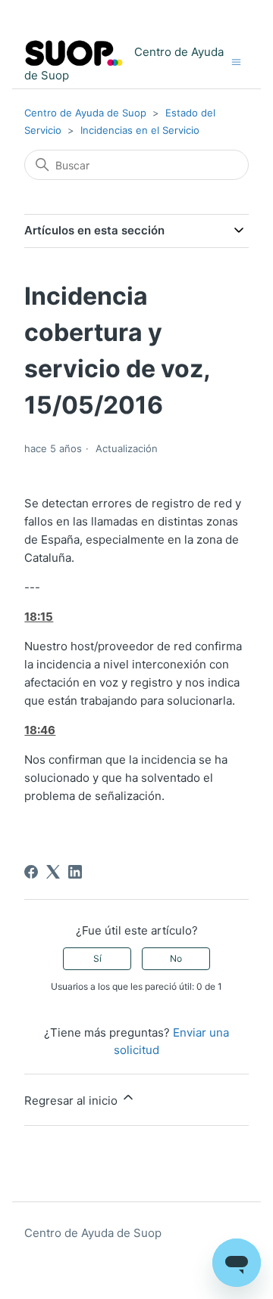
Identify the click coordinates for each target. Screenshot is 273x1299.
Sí (97, 958)
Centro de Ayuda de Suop (85, 113)
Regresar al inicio (72, 1100)
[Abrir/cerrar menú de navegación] (236, 60)
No (176, 958)
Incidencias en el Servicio (139, 130)
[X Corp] (53, 872)
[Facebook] (31, 872)
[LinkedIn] (75, 872)
